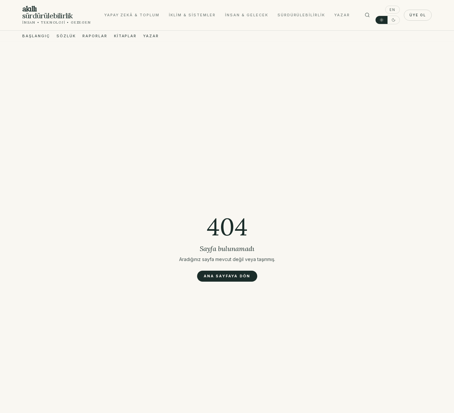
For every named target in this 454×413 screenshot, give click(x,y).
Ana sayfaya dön (227, 276)
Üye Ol (417, 15)
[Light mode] (382, 20)
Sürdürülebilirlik (301, 15)
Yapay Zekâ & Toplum (132, 15)
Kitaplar (125, 36)
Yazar (342, 15)
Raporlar (94, 36)
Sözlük (66, 36)
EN (393, 10)
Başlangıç (36, 36)
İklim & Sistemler (192, 15)
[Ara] (367, 15)
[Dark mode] (393, 20)
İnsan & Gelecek (246, 15)
